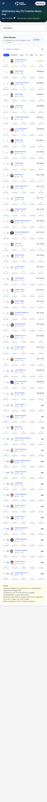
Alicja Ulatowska (20, 381)
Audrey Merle (19, 255)
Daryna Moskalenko (22, 232)
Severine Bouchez (21, 573)
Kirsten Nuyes (20, 516)
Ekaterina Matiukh (21, 550)
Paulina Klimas (20, 561)
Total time (14, 55)
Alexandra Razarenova (23, 220)
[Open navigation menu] (3, 3)
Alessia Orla (19, 140)
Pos (5, 55)
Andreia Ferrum (20, 358)
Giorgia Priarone (20, 472)
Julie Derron (19, 106)
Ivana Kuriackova (21, 449)
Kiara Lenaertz (20, 404)
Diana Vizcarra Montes (23, 438)
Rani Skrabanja (20, 324)
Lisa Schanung (20, 370)
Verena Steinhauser (22, 117)
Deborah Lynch (20, 335)
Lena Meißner (19, 278)
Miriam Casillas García (22, 460)
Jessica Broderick (21, 539)
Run (41, 55)
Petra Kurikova (20, 505)
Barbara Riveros (20, 152)
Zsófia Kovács (20, 289)
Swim (21, 55)
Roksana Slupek (20, 415)
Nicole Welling (19, 393)
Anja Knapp (19, 94)
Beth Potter (19, 175)
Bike (31, 55)
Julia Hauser (19, 163)
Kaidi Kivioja (19, 71)
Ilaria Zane (18, 427)
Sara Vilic (18, 243)
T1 (26, 55)
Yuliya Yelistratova (21, 186)
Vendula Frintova (20, 60)
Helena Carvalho (20, 209)
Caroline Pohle (20, 347)
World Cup (40, 3)
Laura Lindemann (21, 494)
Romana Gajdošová (21, 312)
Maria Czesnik (19, 266)
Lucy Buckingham (21, 129)
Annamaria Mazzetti (22, 83)
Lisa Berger (19, 483)
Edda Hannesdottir (21, 528)
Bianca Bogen (19, 301)
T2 (36, 55)
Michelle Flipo (19, 198)
